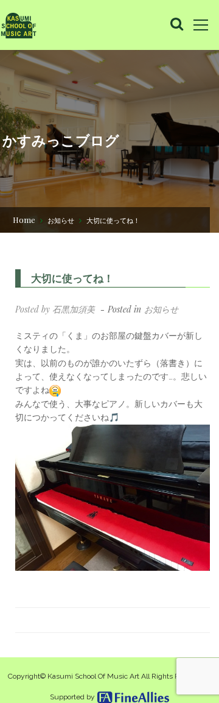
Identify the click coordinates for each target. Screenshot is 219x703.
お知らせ (60, 220)
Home (24, 219)
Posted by (55, 309)
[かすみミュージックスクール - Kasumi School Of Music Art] (18, 25)
